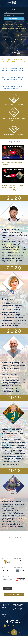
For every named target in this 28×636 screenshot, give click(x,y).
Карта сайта (15, 618)
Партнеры (4, 607)
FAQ (13, 613)
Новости (4, 609)
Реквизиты (15, 615)
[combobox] (14, 15)
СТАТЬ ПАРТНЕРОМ (14, 594)
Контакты (4, 616)
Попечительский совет (6, 605)
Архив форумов (5, 612)
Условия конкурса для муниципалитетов (18, 609)
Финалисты (4, 614)
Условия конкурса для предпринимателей (18, 605)
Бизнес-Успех (11, 3)
